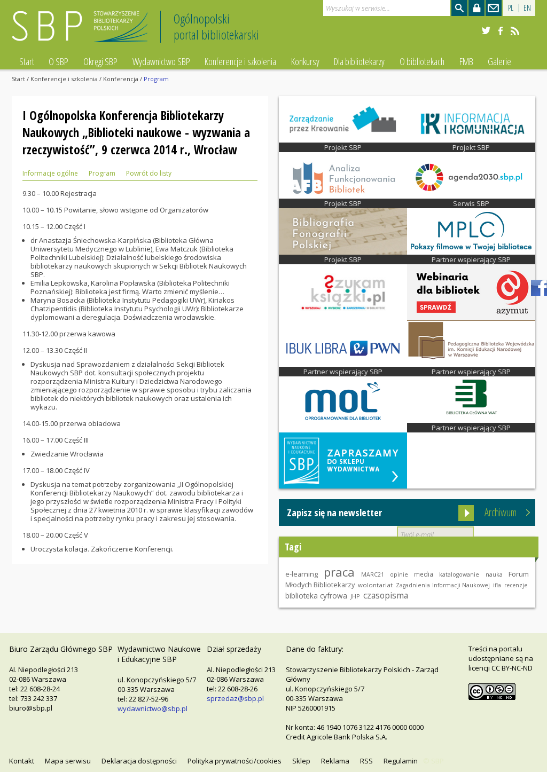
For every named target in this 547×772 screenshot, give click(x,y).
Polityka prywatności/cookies (234, 761)
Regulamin (401, 761)
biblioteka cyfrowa (316, 595)
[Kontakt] (494, 8)
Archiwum (501, 512)
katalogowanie (459, 574)
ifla (497, 585)
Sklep (301, 761)
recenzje (515, 585)
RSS (366, 761)
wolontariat (375, 585)
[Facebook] (500, 31)
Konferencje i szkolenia (240, 61)
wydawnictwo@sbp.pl (152, 708)
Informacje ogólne (50, 173)
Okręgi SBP (100, 61)
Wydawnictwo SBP (161, 61)
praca (339, 572)
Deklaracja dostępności (139, 761)
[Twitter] (486, 31)
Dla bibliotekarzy (359, 61)
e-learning (301, 574)
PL (510, 8)
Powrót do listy (148, 173)
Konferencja (120, 79)
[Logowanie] (476, 8)
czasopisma (385, 595)
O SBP (58, 61)
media (423, 574)
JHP (355, 596)
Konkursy (305, 61)
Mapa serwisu (68, 761)
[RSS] (515, 31)
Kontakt (21, 761)
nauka (494, 574)
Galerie (499, 61)
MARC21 (372, 574)
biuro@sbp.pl (30, 708)
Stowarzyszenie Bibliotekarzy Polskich (82, 31)
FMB (466, 61)
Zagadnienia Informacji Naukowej (442, 585)
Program (102, 173)
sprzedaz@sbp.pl (235, 698)
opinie (399, 574)
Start (26, 61)
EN (527, 8)
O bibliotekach (422, 61)
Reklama (335, 761)
